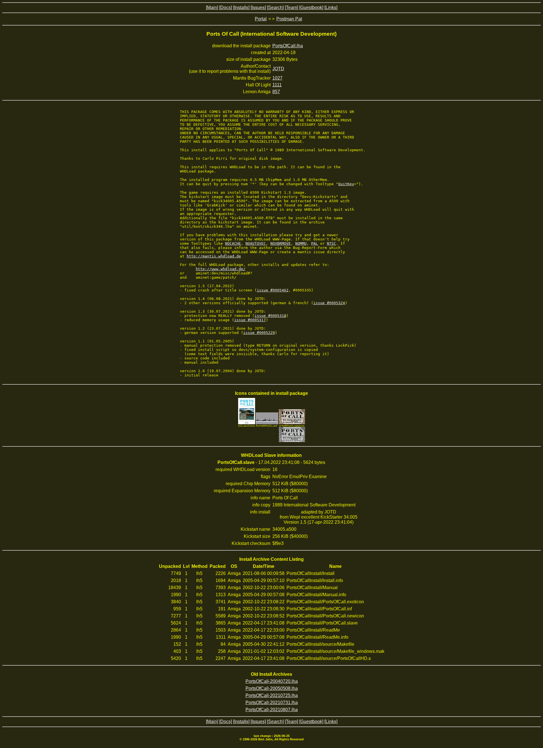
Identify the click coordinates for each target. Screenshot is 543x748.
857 (276, 91)
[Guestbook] (311, 7)
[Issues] (258, 7)
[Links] (330, 7)
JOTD (278, 68)
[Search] (275, 7)
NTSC (331, 243)
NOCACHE (233, 243)
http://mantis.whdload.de (214, 256)
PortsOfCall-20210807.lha (271, 709)
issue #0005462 (272, 290)
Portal (261, 18)
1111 (277, 84)
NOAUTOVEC (255, 243)
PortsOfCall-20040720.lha (271, 681)
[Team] (291, 7)
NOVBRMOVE (280, 243)
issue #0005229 (259, 333)
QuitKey (346, 184)
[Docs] (225, 7)
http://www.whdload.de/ (220, 269)
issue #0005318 (270, 316)
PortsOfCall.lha (287, 45)
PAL (314, 243)
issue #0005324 (329, 303)
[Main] (212, 7)
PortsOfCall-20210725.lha (271, 695)
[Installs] (241, 7)
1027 (277, 78)
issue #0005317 (250, 320)
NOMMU (301, 243)
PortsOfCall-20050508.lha (271, 688)
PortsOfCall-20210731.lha (271, 702)
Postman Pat (289, 18)
